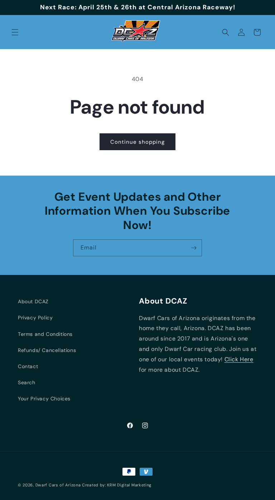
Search (26, 382)
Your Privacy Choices (44, 398)
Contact (28, 366)
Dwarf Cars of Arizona (58, 484)
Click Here (239, 359)
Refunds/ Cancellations (47, 350)
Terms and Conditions (45, 334)
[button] (15, 32)
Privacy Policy (35, 317)
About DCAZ (33, 301)
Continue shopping (137, 142)
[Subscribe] (194, 247)
